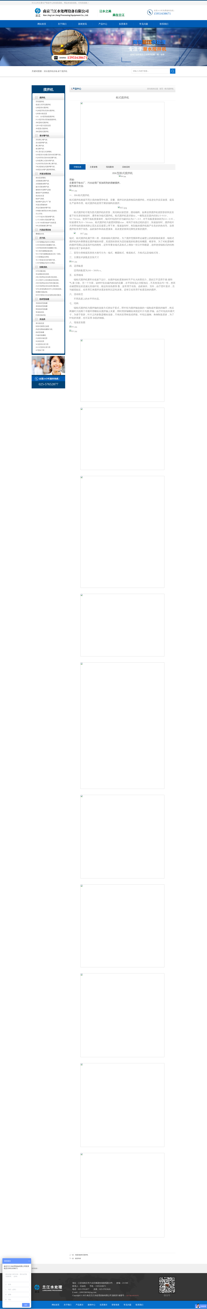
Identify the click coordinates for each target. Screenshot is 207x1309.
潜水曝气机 (44, 136)
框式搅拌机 (169, 89)
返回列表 (78, 1258)
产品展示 (79, 1305)
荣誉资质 (115, 1305)
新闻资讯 (82, 24)
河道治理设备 (45, 174)
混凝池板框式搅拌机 (81, 1255)
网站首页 (41, 24)
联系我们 (164, 24)
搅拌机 (48, 89)
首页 (161, 89)
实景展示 (123, 24)
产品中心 (103, 24)
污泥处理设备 (45, 230)
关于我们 (62, 24)
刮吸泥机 (43, 267)
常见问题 (143, 24)
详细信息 (77, 167)
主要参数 (94, 167)
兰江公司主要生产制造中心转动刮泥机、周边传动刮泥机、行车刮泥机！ (60, 3)
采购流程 (126, 167)
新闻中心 (91, 1305)
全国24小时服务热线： (50, 378)
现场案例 (110, 167)
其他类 (42, 319)
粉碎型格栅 (44, 299)
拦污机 (42, 238)
